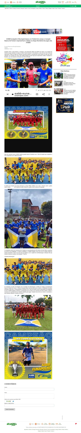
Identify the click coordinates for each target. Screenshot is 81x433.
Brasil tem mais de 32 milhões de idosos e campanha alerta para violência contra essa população (70, 91)
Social (56, 8)
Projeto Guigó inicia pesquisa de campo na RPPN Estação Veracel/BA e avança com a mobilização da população (69, 76)
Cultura (10, 8)
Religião (50, 8)
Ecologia (14, 8)
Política (46, 8)
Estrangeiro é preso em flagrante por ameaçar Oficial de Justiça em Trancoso (69, 83)
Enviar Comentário (10, 409)
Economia (18, 8)
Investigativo (33, 8)
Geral (29, 8)
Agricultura (7, 8)
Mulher (40, 8)
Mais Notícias (65, 71)
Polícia (43, 8)
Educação (22, 8)
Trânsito (59, 8)
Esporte (26, 8)
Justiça (37, 8)
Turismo (63, 8)
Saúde (53, 8)
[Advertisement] (40, 18)
